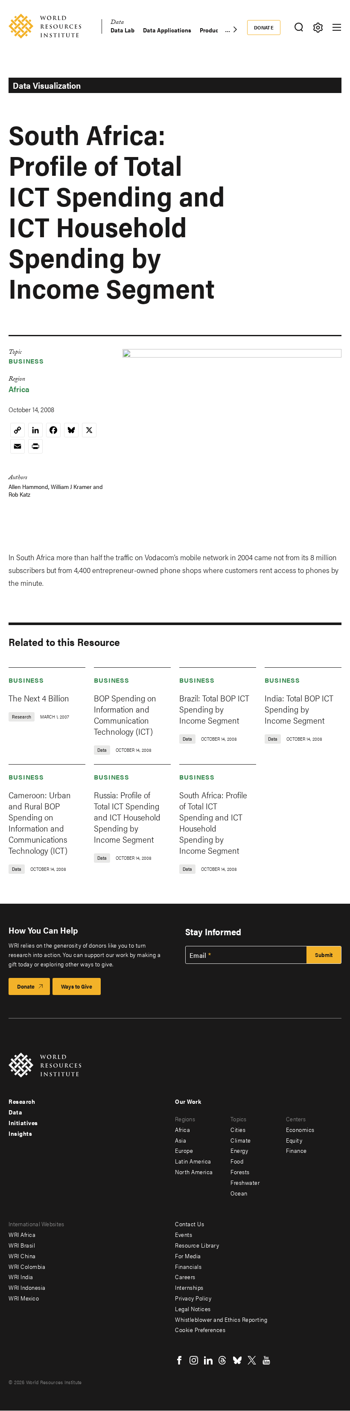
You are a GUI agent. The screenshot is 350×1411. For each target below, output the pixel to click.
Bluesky (237, 1360)
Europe (184, 1150)
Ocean (239, 1193)
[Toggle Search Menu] (298, 27)
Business (26, 360)
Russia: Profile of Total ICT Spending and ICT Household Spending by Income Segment (127, 816)
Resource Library (197, 1245)
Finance (296, 1150)
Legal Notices (193, 1308)
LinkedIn (208, 1360)
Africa (19, 389)
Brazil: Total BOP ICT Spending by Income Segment (214, 709)
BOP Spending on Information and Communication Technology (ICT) (125, 714)
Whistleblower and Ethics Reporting (221, 1319)
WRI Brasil (22, 1245)
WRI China (22, 1255)
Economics (300, 1129)
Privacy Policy (193, 1298)
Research (22, 1101)
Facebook (179, 1360)
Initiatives (23, 1122)
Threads (223, 1360)
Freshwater (245, 1182)
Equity (294, 1140)
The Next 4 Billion (39, 698)
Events (183, 1234)
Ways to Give (76, 986)
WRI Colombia (27, 1266)
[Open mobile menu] (336, 27)
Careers (185, 1276)
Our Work (188, 1101)
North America (194, 1171)
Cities (237, 1129)
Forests (240, 1171)
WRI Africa (22, 1234)
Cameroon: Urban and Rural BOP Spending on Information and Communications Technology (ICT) (40, 822)
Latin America (193, 1161)
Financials (188, 1266)
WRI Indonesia (27, 1287)
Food (236, 1161)
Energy (239, 1150)
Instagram (194, 1360)
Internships (189, 1287)
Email (198, 955)
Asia (180, 1140)
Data (117, 23)
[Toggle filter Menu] (317, 27)
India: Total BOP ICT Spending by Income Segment (299, 709)
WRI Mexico (24, 1298)
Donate (264, 27)
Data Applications (167, 30)
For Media (188, 1255)
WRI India (21, 1276)
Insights (20, 1133)
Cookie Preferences (200, 1329)
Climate (240, 1140)
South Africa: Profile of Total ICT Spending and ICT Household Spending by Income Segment (213, 822)
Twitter (252, 1360)
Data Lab (122, 30)
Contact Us (189, 1223)
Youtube (266, 1360)
